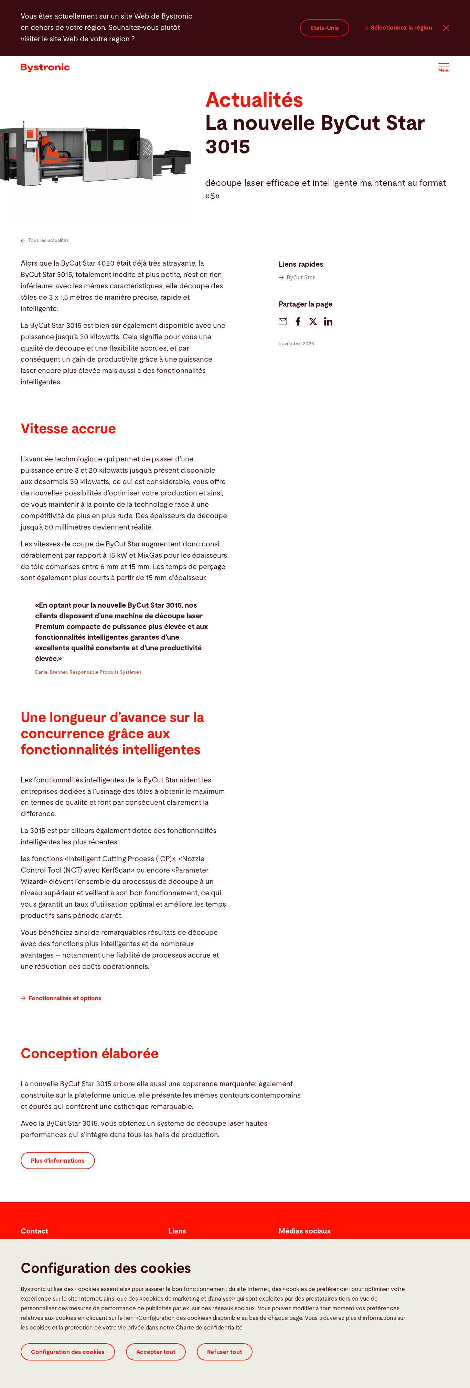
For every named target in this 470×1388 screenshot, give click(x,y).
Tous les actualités (48, 240)
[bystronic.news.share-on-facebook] (298, 321)
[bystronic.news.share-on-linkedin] (328, 321)
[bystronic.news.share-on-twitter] (313, 321)
